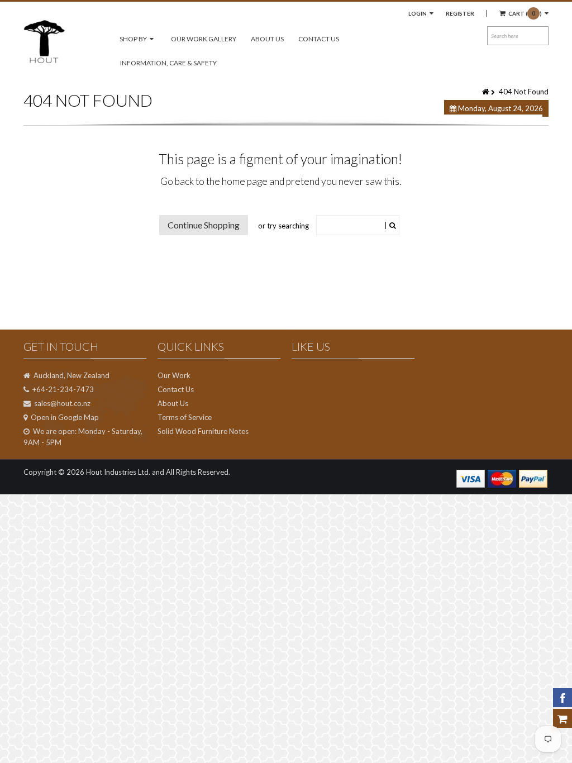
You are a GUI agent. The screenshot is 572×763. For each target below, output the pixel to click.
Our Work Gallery (203, 39)
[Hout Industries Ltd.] (44, 41)
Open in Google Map (65, 417)
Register (460, 13)
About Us (267, 39)
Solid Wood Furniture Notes (203, 431)
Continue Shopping (204, 225)
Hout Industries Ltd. (118, 472)
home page (245, 181)
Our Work (174, 375)
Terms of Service (185, 417)
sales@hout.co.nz (62, 403)
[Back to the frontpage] (486, 91)
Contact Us (318, 39)
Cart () (525, 13)
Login (418, 13)
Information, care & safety (168, 63)
